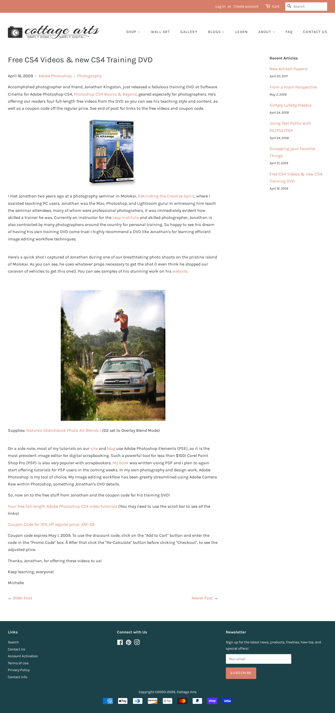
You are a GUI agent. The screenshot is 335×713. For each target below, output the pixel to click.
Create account (245, 6)
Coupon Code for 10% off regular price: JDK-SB (51, 524)
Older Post (22, 597)
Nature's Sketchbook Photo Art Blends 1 (63, 430)
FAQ (289, 32)
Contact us (315, 32)
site (94, 448)
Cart (275, 6)
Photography (89, 75)
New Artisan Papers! (289, 68)
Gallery (189, 32)
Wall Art (160, 32)
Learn (241, 32)
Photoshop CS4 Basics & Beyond (105, 94)
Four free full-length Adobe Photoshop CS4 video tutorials (62, 506)
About (265, 32)
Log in (220, 6)
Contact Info (17, 677)
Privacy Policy (19, 670)
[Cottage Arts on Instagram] (137, 643)
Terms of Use (18, 663)
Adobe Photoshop (55, 75)
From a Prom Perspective (293, 87)
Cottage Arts (187, 692)
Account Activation (23, 656)
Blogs (215, 32)
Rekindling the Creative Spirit (166, 196)
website (179, 271)
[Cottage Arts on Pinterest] (128, 643)
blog (111, 448)
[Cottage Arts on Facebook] (120, 643)
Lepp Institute (126, 217)
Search (13, 642)
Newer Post (202, 597)
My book (121, 462)
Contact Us (16, 649)
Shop (132, 32)
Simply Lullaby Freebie (290, 105)
